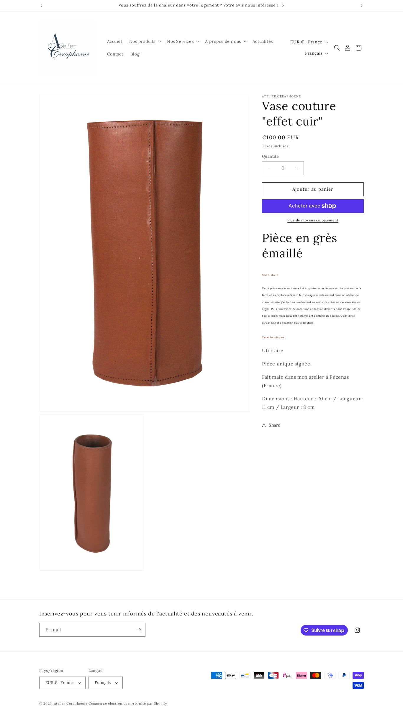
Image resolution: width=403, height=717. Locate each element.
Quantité (270, 156)
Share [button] (275, 425)
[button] (144, 41)
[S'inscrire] (138, 630)
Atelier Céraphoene (71, 703)
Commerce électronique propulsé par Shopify (128, 703)
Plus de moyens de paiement (312, 220)
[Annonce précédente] (41, 5)
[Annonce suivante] (361, 5)
